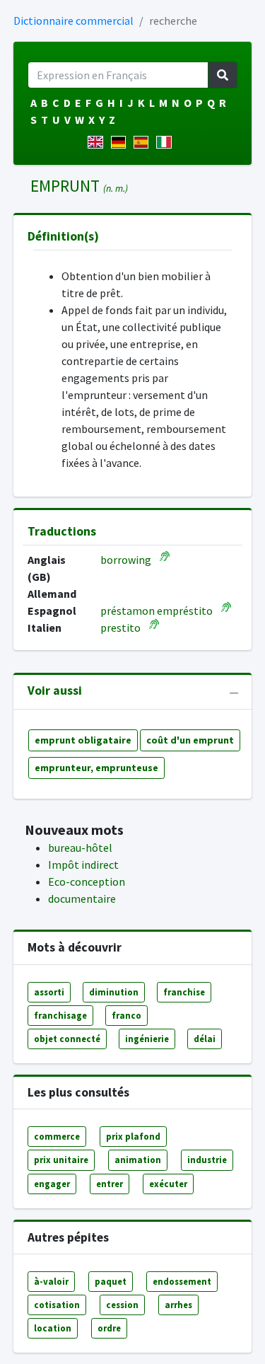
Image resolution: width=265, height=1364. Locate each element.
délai (205, 1038)
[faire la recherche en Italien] (166, 142)
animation (137, 1159)
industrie (207, 1159)
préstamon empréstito (156, 610)
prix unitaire (61, 1159)
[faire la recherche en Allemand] (121, 142)
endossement (182, 1281)
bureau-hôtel (80, 847)
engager (52, 1183)
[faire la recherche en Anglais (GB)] (98, 142)
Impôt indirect (83, 864)
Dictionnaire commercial (73, 20)
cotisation (57, 1304)
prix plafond (133, 1136)
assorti (49, 992)
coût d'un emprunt (190, 740)
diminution (114, 992)
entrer (109, 1183)
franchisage (60, 1015)
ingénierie (147, 1038)
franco (126, 1015)
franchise (184, 992)
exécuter (168, 1183)
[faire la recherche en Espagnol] (144, 142)
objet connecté (67, 1038)
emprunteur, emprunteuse (96, 767)
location (52, 1328)
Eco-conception (86, 881)
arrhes (178, 1304)
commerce (57, 1136)
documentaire (82, 898)
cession (122, 1304)
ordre (109, 1328)
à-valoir (51, 1281)
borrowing (125, 560)
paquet (110, 1281)
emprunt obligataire (83, 740)
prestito (120, 627)
